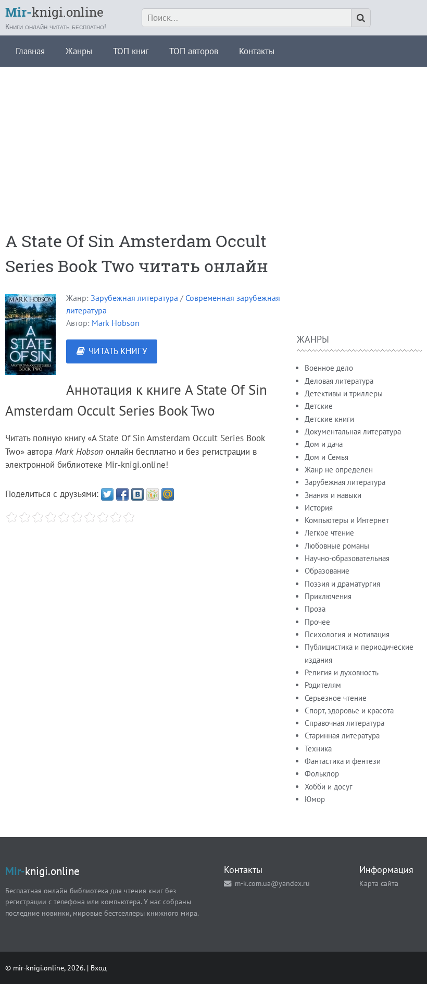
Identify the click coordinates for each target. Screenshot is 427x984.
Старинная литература (342, 735)
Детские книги (329, 419)
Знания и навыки (333, 495)
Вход (99, 968)
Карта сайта (378, 883)
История (319, 508)
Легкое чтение (329, 533)
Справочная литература (344, 723)
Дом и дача (324, 444)
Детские (319, 406)
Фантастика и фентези (343, 761)
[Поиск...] (361, 17)
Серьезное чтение (336, 698)
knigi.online (54, 12)
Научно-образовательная (347, 558)
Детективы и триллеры (344, 393)
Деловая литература (339, 381)
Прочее (317, 622)
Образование (327, 571)
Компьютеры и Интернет (347, 520)
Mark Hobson (116, 323)
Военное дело (329, 368)
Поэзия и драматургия (342, 584)
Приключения (328, 596)
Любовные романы (337, 546)
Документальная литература (353, 431)
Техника (318, 749)
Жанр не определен (339, 470)
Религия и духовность (342, 672)
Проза (315, 609)
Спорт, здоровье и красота (349, 710)
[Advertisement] (213, 140)
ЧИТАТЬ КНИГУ (118, 351)
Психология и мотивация (347, 634)
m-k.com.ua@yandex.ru (272, 883)
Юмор (315, 799)
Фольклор (322, 774)
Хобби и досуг (329, 787)
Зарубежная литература (134, 298)
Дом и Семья (326, 457)
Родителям (323, 685)
